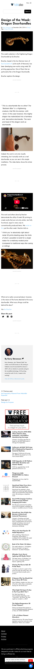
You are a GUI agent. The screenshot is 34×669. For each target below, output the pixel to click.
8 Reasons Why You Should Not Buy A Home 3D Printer (22, 579)
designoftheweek (8, 29)
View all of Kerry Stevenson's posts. (15, 379)
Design (29, 27)
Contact (4, 634)
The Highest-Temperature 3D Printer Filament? (21, 604)
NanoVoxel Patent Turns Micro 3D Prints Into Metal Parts (21, 486)
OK (30, 661)
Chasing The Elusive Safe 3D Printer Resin (21, 566)
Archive (3, 639)
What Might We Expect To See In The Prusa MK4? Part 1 (21, 591)
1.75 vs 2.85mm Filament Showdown (20, 616)
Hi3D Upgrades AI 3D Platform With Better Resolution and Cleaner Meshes (22, 463)
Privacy (3, 636)
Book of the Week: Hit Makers (21, 544)
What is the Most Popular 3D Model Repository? (21, 531)
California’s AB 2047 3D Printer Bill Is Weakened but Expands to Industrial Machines (22, 449)
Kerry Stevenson (7, 27)
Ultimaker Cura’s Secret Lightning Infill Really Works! (21, 555)
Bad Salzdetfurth (6, 64)
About (3, 631)
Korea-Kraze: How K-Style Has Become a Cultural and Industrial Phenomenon (21, 514)
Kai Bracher (8, 309)
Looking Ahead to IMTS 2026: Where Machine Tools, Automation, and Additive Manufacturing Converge (21, 434)
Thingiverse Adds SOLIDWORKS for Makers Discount (20, 475)
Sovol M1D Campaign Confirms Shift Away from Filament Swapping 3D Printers (22, 500)
